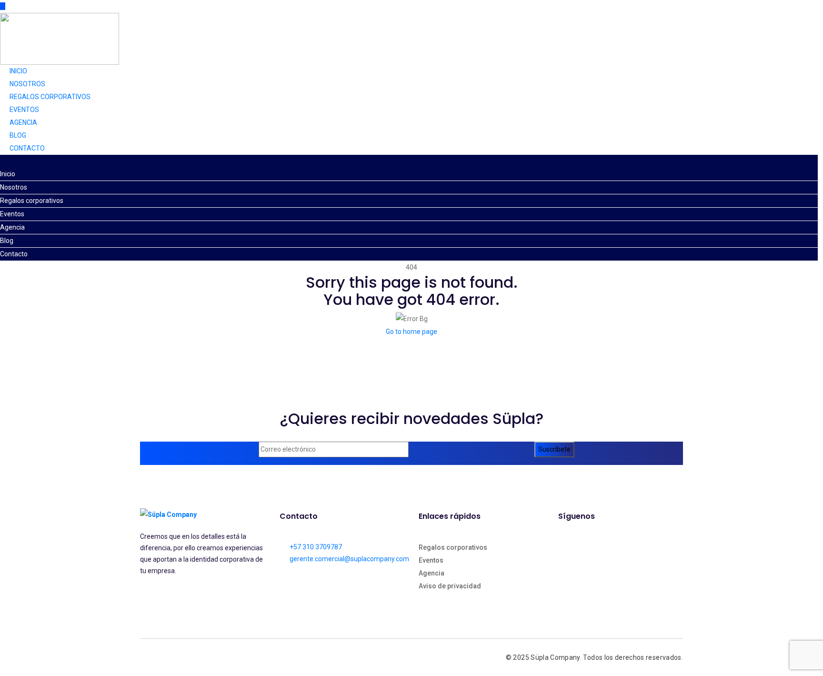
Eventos (24, 109)
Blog (18, 135)
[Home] (59, 38)
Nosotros (27, 84)
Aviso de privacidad (450, 586)
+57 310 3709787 (316, 547)
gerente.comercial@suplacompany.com (349, 559)
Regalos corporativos (50, 97)
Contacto (27, 148)
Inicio (18, 71)
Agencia (23, 122)
